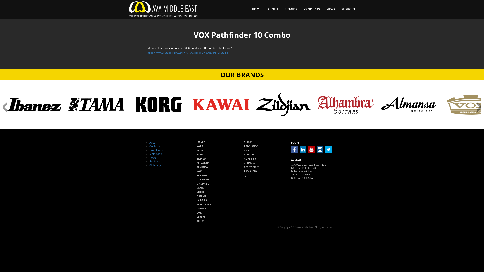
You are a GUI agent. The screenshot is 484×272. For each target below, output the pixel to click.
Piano (247, 150)
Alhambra (203, 163)
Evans (200, 187)
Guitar (248, 142)
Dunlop (202, 196)
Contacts (154, 146)
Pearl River (204, 204)
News (330, 9)
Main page (155, 154)
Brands (291, 9)
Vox (199, 171)
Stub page (155, 165)
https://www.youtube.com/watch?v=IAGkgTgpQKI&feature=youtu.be (187, 52)
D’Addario (203, 183)
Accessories (251, 167)
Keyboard (250, 154)
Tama (200, 150)
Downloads (156, 150)
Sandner (202, 175)
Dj (245, 175)
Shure (200, 221)
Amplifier (250, 158)
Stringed (249, 163)
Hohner (202, 208)
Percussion (251, 146)
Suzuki (201, 217)
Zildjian (202, 158)
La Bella (202, 200)
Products (312, 9)
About (273, 9)
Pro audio (250, 171)
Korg (200, 146)
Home (256, 9)
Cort (200, 212)
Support (348, 9)
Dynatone (203, 179)
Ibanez (201, 142)
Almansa (202, 167)
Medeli (201, 192)
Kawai (200, 154)
